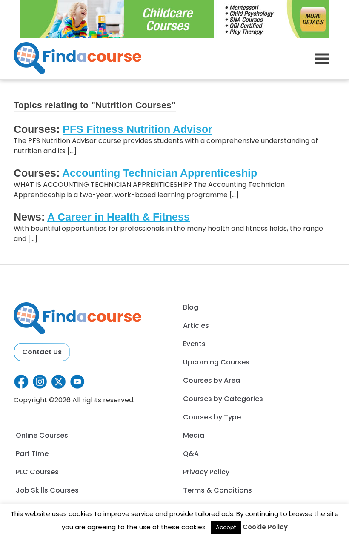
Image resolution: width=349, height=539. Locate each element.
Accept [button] (226, 527)
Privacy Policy (206, 472)
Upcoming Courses (216, 362)
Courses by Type (212, 417)
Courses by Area (211, 380)
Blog (190, 307)
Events (194, 344)
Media (193, 435)
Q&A (191, 454)
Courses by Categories (223, 399)
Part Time (32, 454)
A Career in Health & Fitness (118, 217)
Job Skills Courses (47, 490)
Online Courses (42, 435)
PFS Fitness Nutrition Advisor (137, 129)
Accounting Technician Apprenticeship (159, 173)
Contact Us (42, 352)
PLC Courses (37, 472)
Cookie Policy (265, 526)
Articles (196, 325)
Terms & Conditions (217, 490)
